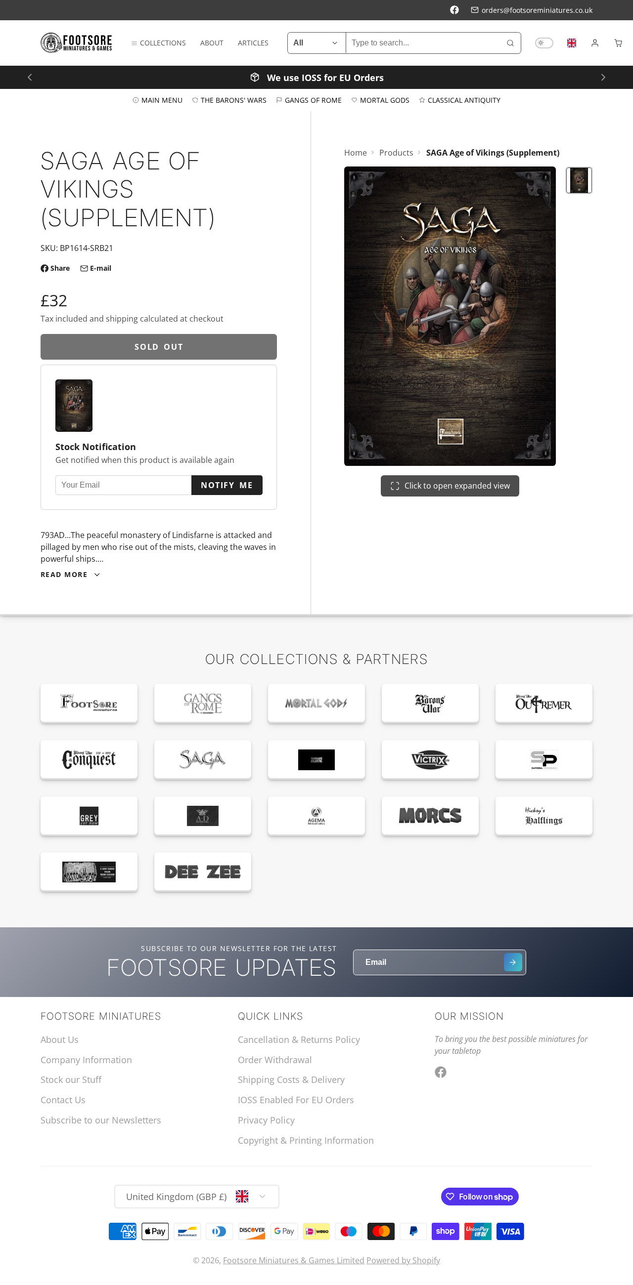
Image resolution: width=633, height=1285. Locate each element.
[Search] (510, 43)
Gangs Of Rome (313, 99)
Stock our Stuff (71, 1079)
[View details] (89, 703)
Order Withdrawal (275, 1060)
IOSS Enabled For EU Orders (296, 1100)
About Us (60, 1039)
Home (355, 152)
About (212, 42)
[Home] (76, 43)
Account (594, 43)
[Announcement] (316, 76)
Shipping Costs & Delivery (291, 1079)
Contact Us (63, 1100)
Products (396, 152)
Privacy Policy (266, 1120)
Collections (163, 42)
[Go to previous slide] (29, 76)
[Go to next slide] (603, 76)
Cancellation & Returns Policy (299, 1039)
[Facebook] (454, 9)
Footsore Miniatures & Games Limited (293, 1260)
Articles (253, 42)
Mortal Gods (384, 99)
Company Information (86, 1060)
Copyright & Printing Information (306, 1140)
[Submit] (513, 962)
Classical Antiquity (464, 99)
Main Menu (161, 99)
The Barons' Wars (234, 99)
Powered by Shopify (403, 1260)
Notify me (227, 485)
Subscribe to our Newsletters (101, 1120)
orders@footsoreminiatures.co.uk (537, 10)
